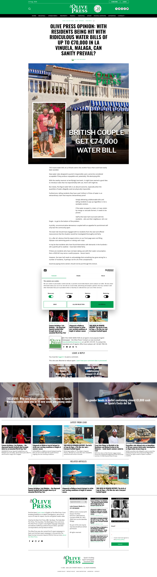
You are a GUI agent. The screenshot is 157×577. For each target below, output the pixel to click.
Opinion (81, 20)
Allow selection (78, 304)
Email (113, 526)
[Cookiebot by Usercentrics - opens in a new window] (106, 270)
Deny (55, 304)
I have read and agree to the (121, 538)
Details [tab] (79, 275)
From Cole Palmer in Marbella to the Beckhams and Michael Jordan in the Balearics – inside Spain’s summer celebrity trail (109, 448)
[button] (85, 501)
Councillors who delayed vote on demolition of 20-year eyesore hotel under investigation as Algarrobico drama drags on (140, 447)
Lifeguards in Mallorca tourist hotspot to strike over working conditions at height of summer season (78, 328)
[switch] (69, 296)
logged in (61, 357)
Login (124, 1)
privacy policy (120, 539)
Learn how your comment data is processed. (91, 361)
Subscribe (114, 1)
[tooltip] (116, 8)
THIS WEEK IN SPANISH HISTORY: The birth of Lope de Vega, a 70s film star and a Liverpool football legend (98, 328)
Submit (120, 544)
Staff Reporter (81, 59)
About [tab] (103, 275)
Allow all (102, 304)
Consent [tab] (54, 275)
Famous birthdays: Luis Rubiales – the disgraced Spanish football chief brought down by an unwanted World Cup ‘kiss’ (57, 329)
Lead (76, 20)
